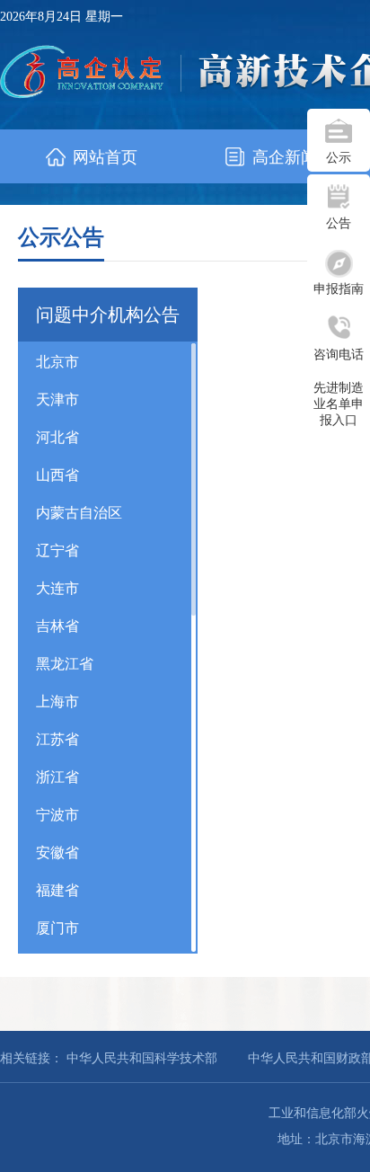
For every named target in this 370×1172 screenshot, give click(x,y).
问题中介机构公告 (108, 314)
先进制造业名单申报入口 (338, 404)
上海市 (57, 701)
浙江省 (57, 777)
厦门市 (57, 928)
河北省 (57, 437)
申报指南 (338, 289)
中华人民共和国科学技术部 (141, 1058)
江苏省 (57, 739)
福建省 (57, 890)
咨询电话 (338, 354)
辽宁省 (57, 550)
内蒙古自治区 (79, 512)
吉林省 (57, 626)
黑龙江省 (64, 663)
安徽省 (57, 852)
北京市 (57, 361)
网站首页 (102, 157)
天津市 (57, 399)
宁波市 (57, 814)
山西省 (57, 475)
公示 (338, 157)
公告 (338, 223)
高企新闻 (282, 157)
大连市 (57, 588)
